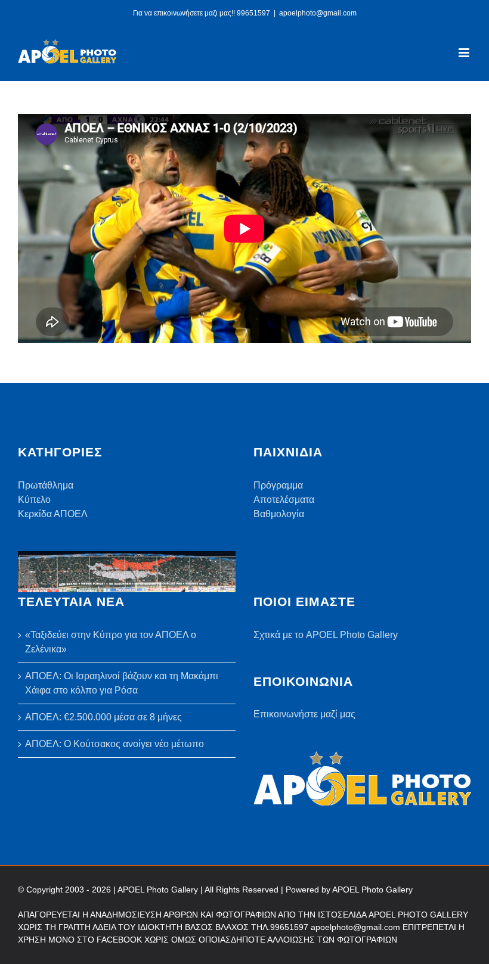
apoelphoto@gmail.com (318, 13)
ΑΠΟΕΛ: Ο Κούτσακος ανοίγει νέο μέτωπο (114, 744)
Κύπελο (34, 500)
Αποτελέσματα (283, 500)
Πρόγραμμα (278, 485)
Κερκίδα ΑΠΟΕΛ (53, 514)
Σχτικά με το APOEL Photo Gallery (325, 635)
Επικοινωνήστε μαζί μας (304, 714)
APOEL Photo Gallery (372, 889)
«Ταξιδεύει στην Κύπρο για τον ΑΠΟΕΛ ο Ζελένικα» (110, 642)
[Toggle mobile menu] (465, 52)
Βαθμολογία (278, 514)
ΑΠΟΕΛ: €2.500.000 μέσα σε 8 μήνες (103, 717)
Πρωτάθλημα (45, 485)
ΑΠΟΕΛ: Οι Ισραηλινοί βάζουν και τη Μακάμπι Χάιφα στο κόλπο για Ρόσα (121, 683)
